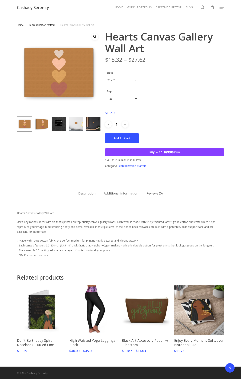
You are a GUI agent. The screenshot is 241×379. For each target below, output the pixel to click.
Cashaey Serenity (33, 7)
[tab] (87, 193)
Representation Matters (42, 25)
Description (86, 193)
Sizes (110, 72)
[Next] (95, 124)
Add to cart (122, 138)
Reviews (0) (154, 193)
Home (20, 25)
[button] (222, 7)
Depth (110, 91)
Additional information (121, 193)
